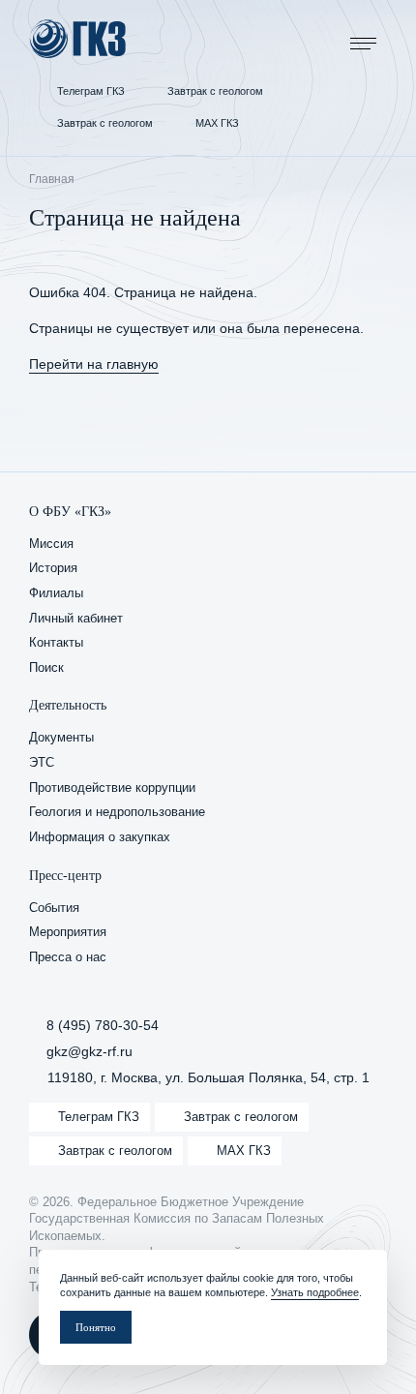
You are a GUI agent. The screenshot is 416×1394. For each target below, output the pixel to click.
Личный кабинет (76, 618)
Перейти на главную (94, 364)
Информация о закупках (99, 837)
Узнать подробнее (315, 1292)
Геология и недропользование (117, 812)
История (53, 568)
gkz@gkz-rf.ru (89, 1051)
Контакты (56, 643)
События (54, 908)
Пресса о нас (67, 957)
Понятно (95, 1327)
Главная (51, 179)
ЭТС (41, 763)
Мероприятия (67, 932)
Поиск (46, 668)
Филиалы (56, 593)
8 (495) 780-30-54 (102, 1025)
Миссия (51, 544)
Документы (61, 737)
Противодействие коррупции (112, 788)
